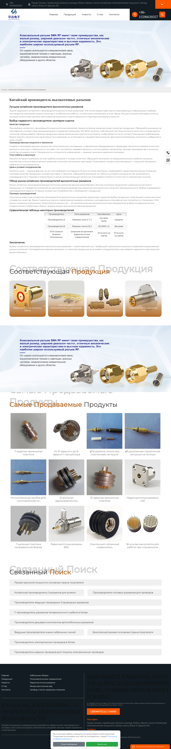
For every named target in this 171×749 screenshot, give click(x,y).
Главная (4, 90)
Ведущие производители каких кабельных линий (45, 632)
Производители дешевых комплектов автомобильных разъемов (54, 622)
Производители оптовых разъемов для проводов (123, 592)
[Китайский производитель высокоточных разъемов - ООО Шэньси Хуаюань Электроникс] (22, 14)
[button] (157, 298)
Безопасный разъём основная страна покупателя (123, 632)
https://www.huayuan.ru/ (54, 203)
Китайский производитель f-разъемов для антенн (45, 592)
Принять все (102, 744)
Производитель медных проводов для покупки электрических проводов (59, 652)
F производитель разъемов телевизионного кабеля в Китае (51, 612)
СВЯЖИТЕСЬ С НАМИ (103, 711)
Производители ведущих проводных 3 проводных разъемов (52, 602)
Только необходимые (69, 744)
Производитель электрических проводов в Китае (45, 642)
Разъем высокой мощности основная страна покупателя (49, 582)
